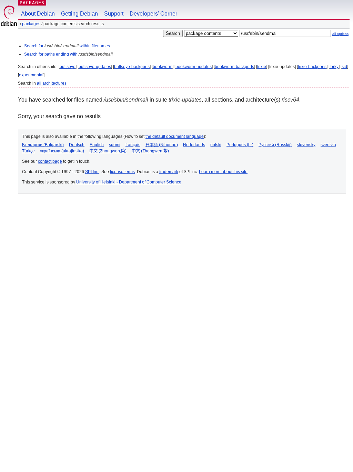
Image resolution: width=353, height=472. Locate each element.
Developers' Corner (153, 14)
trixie (261, 66)
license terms (122, 171)
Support (113, 14)
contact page (50, 161)
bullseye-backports (132, 66)
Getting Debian (79, 14)
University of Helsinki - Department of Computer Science (128, 182)
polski (215, 144)
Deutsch (76, 144)
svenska (328, 144)
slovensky (306, 144)
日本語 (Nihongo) (161, 144)
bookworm (162, 66)
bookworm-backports (234, 66)
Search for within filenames (67, 46)
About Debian (38, 14)
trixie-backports (312, 66)
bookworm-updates (193, 66)
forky (334, 66)
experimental (31, 75)
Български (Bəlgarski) (43, 144)
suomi (114, 144)
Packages (32, 2)
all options (340, 34)
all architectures (52, 83)
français (132, 144)
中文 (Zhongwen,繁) (150, 151)
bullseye (67, 66)
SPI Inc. (92, 171)
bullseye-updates (95, 66)
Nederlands (194, 144)
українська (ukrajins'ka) (62, 151)
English (97, 144)
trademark (168, 171)
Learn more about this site (223, 171)
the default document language (174, 136)
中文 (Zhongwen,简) (108, 151)
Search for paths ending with (68, 54)
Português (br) (239, 144)
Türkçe (28, 151)
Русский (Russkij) (275, 144)
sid (344, 66)
